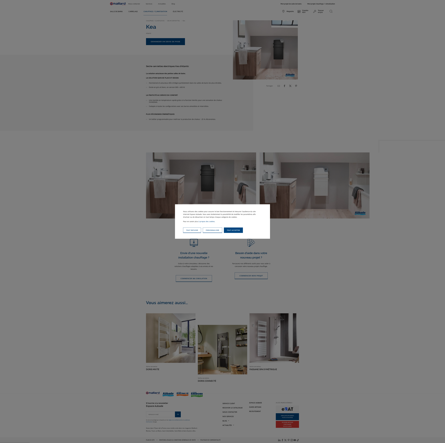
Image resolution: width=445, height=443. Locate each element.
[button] (233, 230)
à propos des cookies (207, 221)
